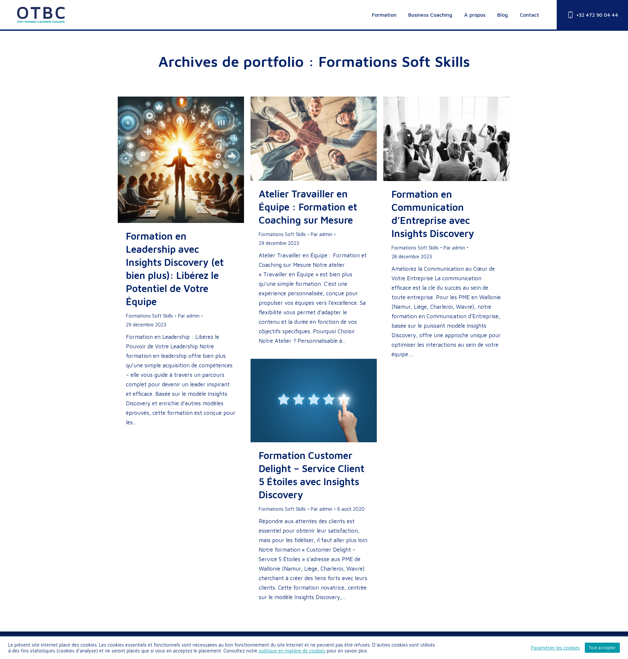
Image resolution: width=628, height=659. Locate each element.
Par (189, 316)
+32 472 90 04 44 (597, 15)
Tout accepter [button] (602, 647)
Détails (190, 160)
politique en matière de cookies (292, 650)
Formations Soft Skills (149, 316)
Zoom (172, 160)
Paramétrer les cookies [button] (555, 647)
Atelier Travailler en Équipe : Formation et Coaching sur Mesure (308, 207)
